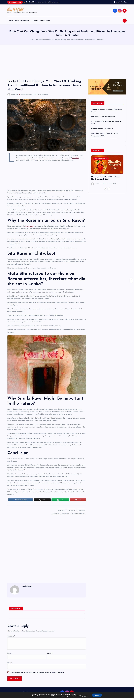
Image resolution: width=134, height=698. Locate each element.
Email (49, 653)
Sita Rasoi (24, 94)
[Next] (108, 188)
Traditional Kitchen (79, 513)
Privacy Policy (45, 20)
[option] (107, 170)
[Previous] (105, 188)
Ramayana (29, 226)
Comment (11, 636)
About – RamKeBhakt (22, 20)
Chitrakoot (71, 510)
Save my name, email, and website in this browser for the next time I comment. (37, 672)
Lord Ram (82, 510)
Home (11, 20)
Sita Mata (56, 513)
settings (84, 696)
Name (10, 653)
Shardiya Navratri (101, 158)
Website (10, 663)
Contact (35, 20)
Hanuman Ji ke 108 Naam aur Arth (103, 116)
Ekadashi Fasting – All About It (102, 128)
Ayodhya (75, 158)
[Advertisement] (67, 62)
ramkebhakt (14, 94)
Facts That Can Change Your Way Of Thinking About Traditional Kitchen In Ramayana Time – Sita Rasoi (70, 39)
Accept (97, 695)
